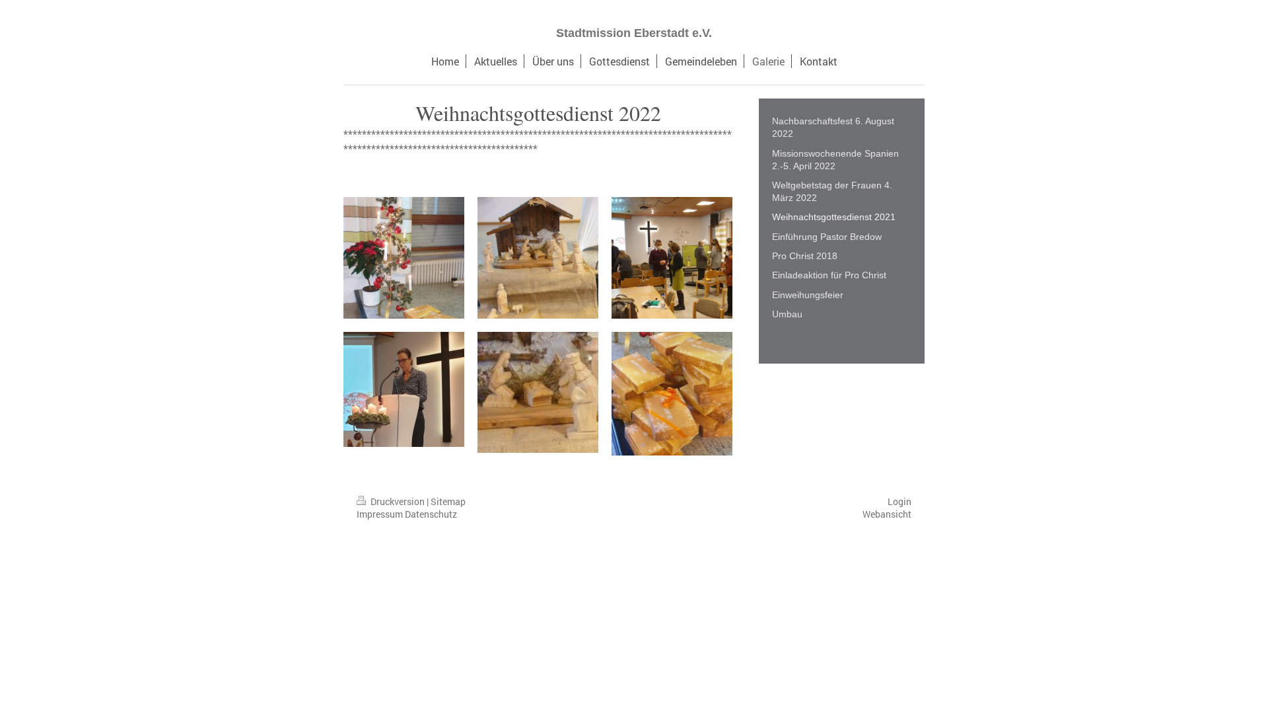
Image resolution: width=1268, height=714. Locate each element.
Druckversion (398, 501)
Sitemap (448, 501)
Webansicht (887, 514)
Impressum (380, 514)
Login (899, 501)
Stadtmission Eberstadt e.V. (634, 33)
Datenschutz (431, 514)
